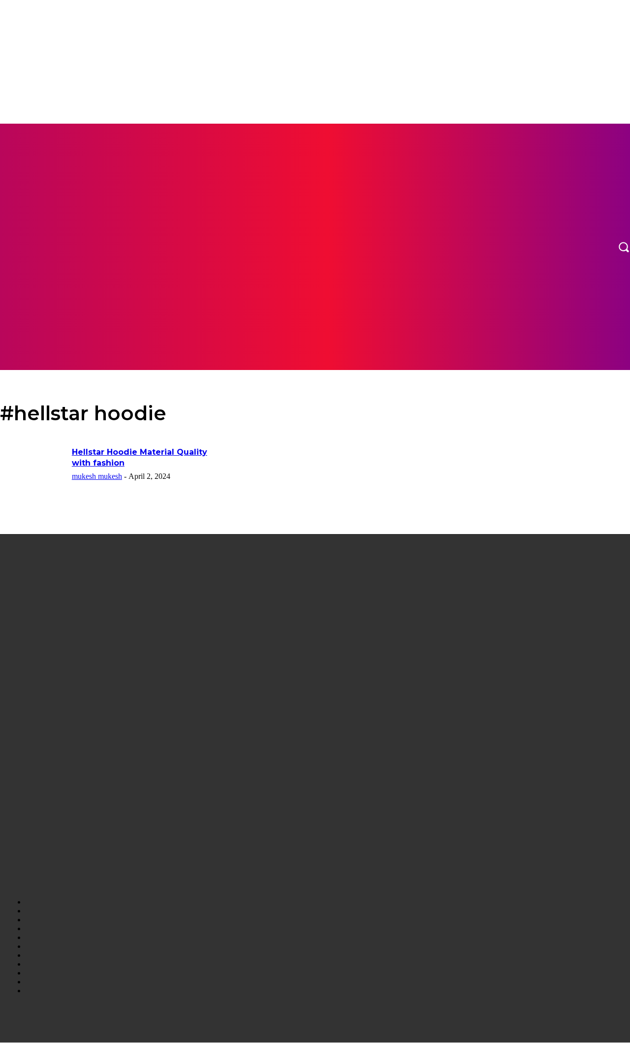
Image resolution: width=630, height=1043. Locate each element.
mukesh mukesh (97, 476)
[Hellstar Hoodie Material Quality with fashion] (32, 470)
